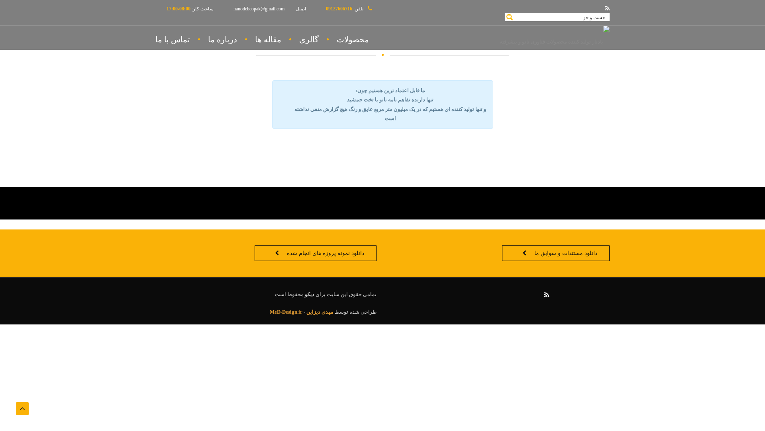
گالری (309, 39)
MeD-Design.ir (286, 312)
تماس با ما (172, 39)
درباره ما (222, 39)
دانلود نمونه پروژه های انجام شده (325, 253)
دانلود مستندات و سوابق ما (565, 253)
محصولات (353, 39)
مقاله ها (268, 39)
